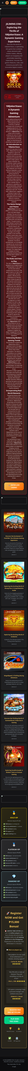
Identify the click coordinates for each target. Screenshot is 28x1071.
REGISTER (22, 2)
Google (14, 1066)
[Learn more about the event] (14, 11)
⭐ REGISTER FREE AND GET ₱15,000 (14, 1011)
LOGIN (14, 2)
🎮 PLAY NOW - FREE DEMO (14, 1020)
